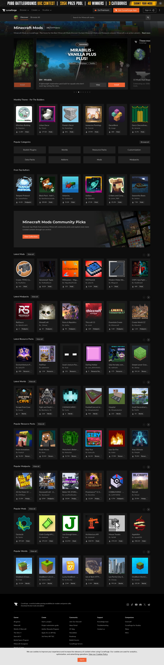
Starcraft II (17, 636)
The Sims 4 (17, 633)
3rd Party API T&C (48, 636)
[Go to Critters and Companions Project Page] (117, 190)
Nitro (127, 633)
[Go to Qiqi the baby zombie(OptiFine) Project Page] (117, 359)
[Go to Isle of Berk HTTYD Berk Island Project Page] (93, 571)
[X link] (144, 604)
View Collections (31, 237)
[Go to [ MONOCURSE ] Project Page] (70, 401)
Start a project (46, 622)
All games (17, 622)
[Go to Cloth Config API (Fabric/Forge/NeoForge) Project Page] (47, 528)
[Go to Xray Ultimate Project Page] (140, 443)
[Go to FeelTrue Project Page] (47, 359)
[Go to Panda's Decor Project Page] (70, 119)
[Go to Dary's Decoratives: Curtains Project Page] (140, 119)
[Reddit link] (149, 604)
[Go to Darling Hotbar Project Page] (93, 359)
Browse (23, 10)
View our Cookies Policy (98, 654)
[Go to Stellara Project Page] (93, 190)
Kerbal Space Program (21, 640)
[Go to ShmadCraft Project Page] (47, 316)
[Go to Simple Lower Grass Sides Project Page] (140, 359)
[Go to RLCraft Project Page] (140, 486)
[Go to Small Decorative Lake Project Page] (140, 401)
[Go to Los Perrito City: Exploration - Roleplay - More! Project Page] (117, 571)
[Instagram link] (127, 604)
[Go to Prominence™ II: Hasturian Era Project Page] (93, 486)
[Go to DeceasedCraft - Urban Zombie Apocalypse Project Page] (47, 486)
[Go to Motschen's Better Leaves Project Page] (70, 443)
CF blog (72, 629)
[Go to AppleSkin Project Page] (140, 528)
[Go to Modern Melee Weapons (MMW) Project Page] (117, 274)
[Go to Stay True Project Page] (93, 443)
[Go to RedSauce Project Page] (24, 316)
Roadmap (72, 636)
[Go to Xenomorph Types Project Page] (47, 274)
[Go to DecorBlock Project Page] (117, 119)
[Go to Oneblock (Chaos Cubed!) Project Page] (24, 571)
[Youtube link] (136, 604)
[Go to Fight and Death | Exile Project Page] (47, 401)
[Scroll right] (148, 255)
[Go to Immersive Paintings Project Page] (93, 119)
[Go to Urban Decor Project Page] (47, 119)
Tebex (127, 629)
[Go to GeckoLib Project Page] (24, 528)
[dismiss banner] (160, 3)
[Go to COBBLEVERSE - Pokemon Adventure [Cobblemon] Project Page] (117, 486)
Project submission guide (50, 625)
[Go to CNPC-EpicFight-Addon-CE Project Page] (140, 274)
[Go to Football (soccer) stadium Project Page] (93, 401)
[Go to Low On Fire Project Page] (117, 443)
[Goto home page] (9, 10)
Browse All (35, 17)
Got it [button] (82, 660)
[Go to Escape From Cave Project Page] (24, 401)
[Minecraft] (16, 17)
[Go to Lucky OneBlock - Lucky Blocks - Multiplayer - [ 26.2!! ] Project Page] (70, 571)
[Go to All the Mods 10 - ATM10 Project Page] (24, 486)
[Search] (148, 17)
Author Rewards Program (50, 629)
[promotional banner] (82, 3)
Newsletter (73, 633)
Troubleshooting (102, 625)
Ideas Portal (73, 625)
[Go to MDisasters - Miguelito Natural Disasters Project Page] (70, 274)
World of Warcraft (20, 629)
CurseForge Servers (76, 644)
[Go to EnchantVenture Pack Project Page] (24, 359)
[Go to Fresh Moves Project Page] (47, 443)
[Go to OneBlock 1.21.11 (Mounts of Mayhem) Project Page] (47, 571)
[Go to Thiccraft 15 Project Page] (93, 316)
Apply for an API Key (49, 633)
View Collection (110, 85)
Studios (45, 10)
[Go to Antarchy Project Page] (70, 190)
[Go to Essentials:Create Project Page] (117, 316)
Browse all (145, 142)
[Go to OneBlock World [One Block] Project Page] (140, 571)
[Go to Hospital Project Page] (117, 401)
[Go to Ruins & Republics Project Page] (70, 316)
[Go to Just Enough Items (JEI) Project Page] (70, 528)
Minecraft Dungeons (21, 644)
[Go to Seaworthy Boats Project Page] (140, 190)
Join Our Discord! (75, 622)
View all (31, 254)
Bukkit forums (74, 640)
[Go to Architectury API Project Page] (93, 528)
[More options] (159, 10)
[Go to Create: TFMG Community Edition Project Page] (24, 274)
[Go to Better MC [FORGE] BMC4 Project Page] (70, 486)
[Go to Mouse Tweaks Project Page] (117, 528)
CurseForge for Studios (133, 625)
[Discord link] (140, 604)
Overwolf (128, 622)
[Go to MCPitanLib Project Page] (93, 274)
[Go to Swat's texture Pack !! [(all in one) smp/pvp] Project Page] (70, 359)
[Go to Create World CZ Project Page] (140, 316)
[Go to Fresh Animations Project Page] (24, 443)
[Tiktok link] (132, 604)
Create (34, 10)
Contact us (101, 629)
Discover (24, 17)
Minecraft (17, 625)
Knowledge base (102, 622)
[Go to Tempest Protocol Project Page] (24, 190)
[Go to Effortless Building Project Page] (24, 119)
